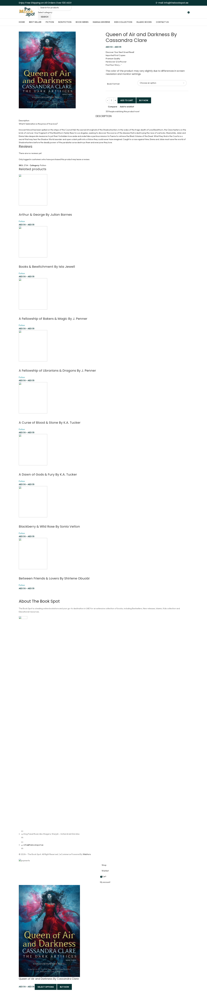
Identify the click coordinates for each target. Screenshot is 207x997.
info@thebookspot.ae (176, 2)
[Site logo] (27, 12)
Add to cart (126, 100)
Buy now (64, 987)
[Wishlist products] (184, 12)
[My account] (177, 12)
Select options (46, 987)
